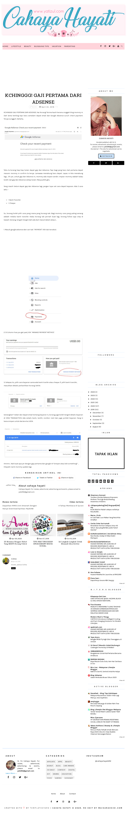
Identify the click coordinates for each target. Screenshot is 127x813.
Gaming (58, 778)
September (97, 423)
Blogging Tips (41, 46)
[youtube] (118, 46)
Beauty (27, 46)
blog (34, 107)
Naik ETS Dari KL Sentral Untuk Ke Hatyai (105, 671)
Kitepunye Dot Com (98, 596)
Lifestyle (16, 46)
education (67, 774)
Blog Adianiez (96, 675)
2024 (93, 392)
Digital (72, 770)
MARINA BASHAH (97, 659)
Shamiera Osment (98, 495)
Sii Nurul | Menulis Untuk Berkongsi (105, 645)
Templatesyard (40, 808)
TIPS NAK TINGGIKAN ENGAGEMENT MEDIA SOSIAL (43, 544)
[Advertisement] (43, 72)
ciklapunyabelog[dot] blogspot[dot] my (105, 506)
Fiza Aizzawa (96, 605)
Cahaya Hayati (62, 808)
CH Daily (51, 770)
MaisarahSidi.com (110, 808)
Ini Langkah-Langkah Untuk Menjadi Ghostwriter (70, 543)
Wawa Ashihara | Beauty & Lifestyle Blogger (105, 727)
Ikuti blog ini (107, 156)
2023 (93, 395)
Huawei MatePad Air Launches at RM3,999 (106, 574)
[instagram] (105, 46)
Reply (13, 568)
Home (5, 46)
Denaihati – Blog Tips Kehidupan (104, 693)
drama (56, 774)
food (49, 778)
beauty (68, 761)
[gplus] (114, 46)
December (97, 413)
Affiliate (51, 761)
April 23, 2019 (16, 561)
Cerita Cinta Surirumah (100, 523)
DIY (48, 774)
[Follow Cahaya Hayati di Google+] (118, 163)
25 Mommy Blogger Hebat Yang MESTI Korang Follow (15, 543)
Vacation (56, 46)
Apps (60, 761)
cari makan (69, 766)
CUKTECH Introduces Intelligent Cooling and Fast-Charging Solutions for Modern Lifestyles (106, 621)
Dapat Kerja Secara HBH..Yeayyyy (102, 580)
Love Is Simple (96, 552)
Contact (72, 794)
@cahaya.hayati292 (103, 761)
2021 (93, 402)
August (96, 427)
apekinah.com (96, 627)
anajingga (95, 701)
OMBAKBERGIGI (97, 651)
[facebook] (101, 46)
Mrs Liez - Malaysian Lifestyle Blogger (103, 668)
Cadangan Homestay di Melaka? (102, 647)
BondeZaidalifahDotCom (101, 542)
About (62, 794)
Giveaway (69, 778)
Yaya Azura (95, 637)
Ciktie (13, 559)
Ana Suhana (95, 572)
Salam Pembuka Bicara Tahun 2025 (104, 677)
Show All (122, 583)
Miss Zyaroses (97, 717)
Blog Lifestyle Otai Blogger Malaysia (106, 710)
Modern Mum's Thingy (100, 617)
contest (61, 770)
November (97, 416)
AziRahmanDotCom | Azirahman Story (106, 534)
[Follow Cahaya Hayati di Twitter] (106, 163)
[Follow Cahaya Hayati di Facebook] (94, 163)
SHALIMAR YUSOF (98, 562)
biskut (50, 766)
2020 (93, 406)
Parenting (69, 46)
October (96, 420)
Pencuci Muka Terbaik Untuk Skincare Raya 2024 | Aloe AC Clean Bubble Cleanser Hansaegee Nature (104, 732)
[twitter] (109, 46)
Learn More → (11, 773)
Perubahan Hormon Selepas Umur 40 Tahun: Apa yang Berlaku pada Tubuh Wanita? (104, 528)
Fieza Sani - (95, 578)
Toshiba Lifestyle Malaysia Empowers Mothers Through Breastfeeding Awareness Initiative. (104, 499)
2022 (93, 399)
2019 (93, 409)
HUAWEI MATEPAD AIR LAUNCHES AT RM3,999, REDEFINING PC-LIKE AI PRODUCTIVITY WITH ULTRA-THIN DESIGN (105, 546)
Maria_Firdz (96, 515)
